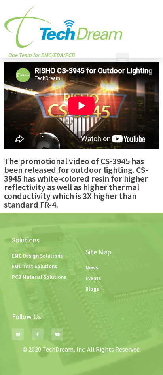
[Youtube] (57, 334)
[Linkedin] (18, 334)
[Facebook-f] (38, 334)
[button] (122, 59)
